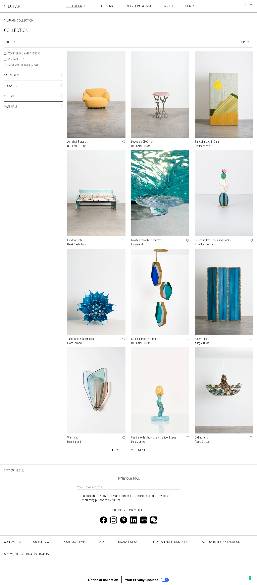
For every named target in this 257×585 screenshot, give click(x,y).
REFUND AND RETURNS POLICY (170, 541)
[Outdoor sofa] (96, 193)
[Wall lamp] (96, 390)
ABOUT (168, 6)
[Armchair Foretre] (96, 94)
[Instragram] (113, 520)
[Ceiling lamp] (224, 390)
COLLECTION (74, 6)
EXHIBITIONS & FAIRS (138, 6)
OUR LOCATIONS (75, 541)
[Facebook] (103, 520)
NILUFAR (9, 20)
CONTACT (191, 6)
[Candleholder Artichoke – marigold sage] (160, 390)
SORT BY (245, 42)
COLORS (9, 96)
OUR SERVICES (42, 541)
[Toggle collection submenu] (85, 6)
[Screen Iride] (224, 292)
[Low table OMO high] (160, 94)
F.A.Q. (101, 541)
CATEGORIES (11, 75)
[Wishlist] (251, 5)
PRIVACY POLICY (127, 541)
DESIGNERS (105, 6)
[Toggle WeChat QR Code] (153, 520)
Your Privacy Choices (141, 580)
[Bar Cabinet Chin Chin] (224, 94)
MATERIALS (10, 106)
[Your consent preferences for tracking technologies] (250, 578)
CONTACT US (12, 541)
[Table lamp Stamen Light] (96, 292)
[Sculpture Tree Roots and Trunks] (224, 193)
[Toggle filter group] (61, 75)
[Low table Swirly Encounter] (160, 193)
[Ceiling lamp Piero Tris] (160, 292)
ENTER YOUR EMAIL (128, 478)
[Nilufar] (12, 6)
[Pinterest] (123, 520)
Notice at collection (103, 580)
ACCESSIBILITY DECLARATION (221, 541)
